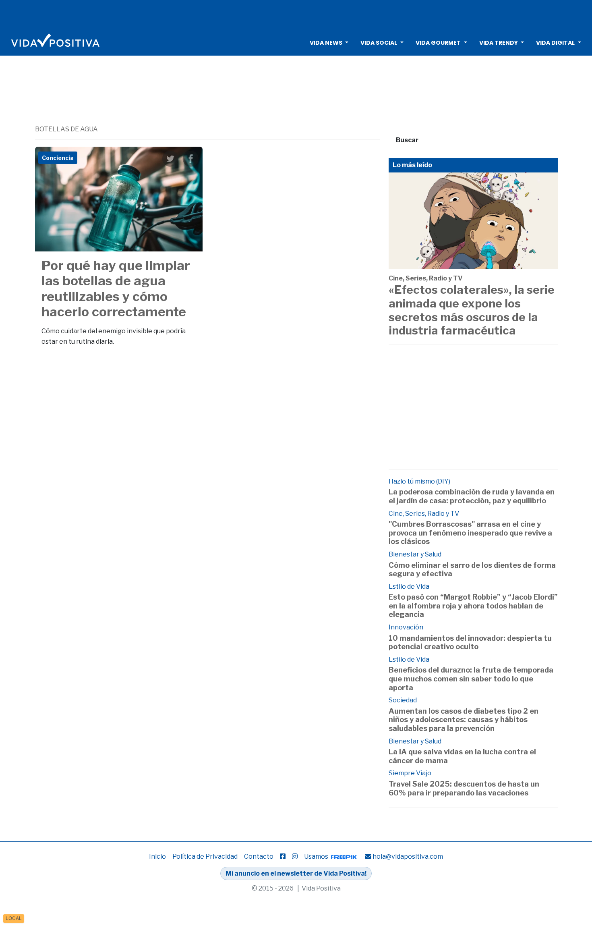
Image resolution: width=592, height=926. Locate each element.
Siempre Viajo (410, 773)
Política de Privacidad (205, 856)
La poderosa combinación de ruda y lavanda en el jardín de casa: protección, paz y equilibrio (472, 496)
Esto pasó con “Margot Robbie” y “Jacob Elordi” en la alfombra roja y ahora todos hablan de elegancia (473, 606)
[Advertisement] (296, 14)
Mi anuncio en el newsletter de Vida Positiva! (296, 873)
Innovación (406, 627)
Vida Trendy (498, 43)
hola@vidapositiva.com (408, 856)
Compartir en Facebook (190, 159)
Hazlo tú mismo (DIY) (419, 481)
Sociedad (403, 700)
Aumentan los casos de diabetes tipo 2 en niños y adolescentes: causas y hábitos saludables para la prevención (463, 720)
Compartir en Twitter (170, 159)
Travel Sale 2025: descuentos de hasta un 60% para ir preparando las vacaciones (464, 788)
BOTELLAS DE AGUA (66, 129)
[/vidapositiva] (283, 856)
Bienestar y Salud (415, 554)
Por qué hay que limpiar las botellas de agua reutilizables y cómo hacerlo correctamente (115, 288)
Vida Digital (555, 43)
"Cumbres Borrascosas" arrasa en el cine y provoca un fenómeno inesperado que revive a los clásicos (470, 533)
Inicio (157, 856)
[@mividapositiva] (295, 856)
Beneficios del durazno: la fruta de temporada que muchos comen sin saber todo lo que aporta (471, 678)
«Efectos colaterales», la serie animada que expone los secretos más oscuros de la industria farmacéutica (472, 310)
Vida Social (378, 43)
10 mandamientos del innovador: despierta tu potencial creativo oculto (470, 642)
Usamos (316, 856)
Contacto (258, 856)
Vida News (326, 43)
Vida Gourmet (438, 43)
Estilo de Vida (409, 586)
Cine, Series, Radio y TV (426, 278)
